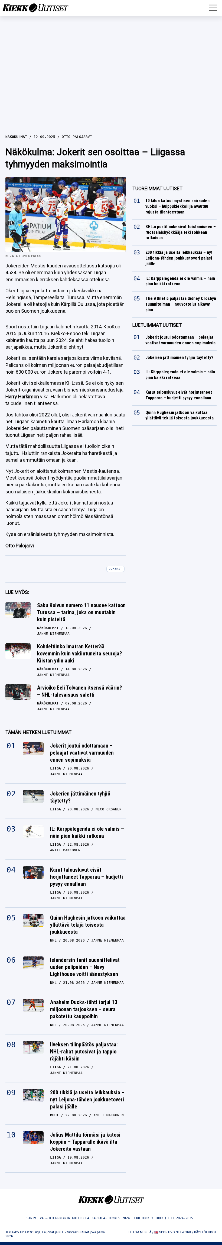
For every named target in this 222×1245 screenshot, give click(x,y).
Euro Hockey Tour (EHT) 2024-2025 (162, 1218)
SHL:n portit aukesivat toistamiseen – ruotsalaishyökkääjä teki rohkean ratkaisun (180, 232)
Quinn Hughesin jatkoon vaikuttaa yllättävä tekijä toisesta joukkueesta (88, 924)
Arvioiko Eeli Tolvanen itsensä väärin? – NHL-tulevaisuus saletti (79, 691)
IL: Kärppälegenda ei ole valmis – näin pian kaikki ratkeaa (87, 832)
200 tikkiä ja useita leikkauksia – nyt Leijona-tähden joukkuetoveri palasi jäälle (87, 1099)
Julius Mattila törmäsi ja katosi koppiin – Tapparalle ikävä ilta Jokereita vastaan (85, 1141)
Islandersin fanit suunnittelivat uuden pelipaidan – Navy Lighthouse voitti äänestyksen (85, 967)
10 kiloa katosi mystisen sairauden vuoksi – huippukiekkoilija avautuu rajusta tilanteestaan (177, 206)
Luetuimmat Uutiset (157, 325)
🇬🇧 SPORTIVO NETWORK (172, 1232)
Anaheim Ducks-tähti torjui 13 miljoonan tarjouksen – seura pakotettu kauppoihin (83, 1009)
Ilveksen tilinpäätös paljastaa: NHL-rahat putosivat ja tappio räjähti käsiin (84, 1051)
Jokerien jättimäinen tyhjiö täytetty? (80, 797)
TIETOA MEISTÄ (139, 1232)
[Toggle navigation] (213, 8)
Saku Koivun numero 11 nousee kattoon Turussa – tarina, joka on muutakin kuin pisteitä (81, 612)
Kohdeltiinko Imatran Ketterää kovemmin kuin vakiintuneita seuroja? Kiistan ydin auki (79, 653)
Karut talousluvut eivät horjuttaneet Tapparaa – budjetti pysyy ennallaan (86, 876)
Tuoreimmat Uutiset (157, 188)
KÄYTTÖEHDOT (205, 1232)
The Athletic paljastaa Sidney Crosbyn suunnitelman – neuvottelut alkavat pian (180, 304)
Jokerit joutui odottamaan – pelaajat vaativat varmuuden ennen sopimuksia (82, 752)
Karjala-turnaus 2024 (111, 1218)
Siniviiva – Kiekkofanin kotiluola (58, 1218)
